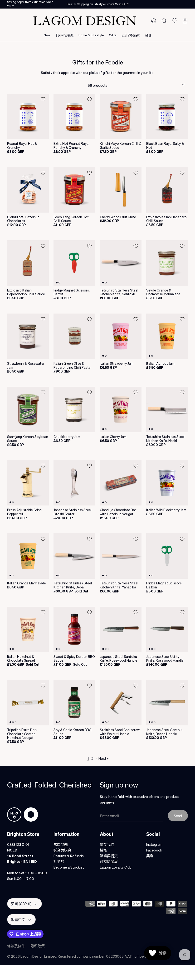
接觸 (103, 850)
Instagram (154, 844)
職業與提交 (109, 855)
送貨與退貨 (62, 850)
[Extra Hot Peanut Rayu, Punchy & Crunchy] (74, 116)
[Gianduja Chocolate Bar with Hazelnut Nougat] (120, 482)
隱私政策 (37, 945)
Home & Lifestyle (91, 35)
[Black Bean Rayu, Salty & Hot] (167, 116)
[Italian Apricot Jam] (167, 336)
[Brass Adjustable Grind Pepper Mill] (28, 482)
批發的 (59, 861)
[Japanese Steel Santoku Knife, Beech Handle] (167, 702)
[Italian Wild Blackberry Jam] (167, 482)
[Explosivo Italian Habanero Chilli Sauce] (167, 190)
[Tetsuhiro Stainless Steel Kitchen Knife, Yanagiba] (120, 556)
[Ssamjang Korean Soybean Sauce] (28, 409)
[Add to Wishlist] (43, 99)
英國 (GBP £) (21, 903)
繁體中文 (18, 919)
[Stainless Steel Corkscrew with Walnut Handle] (120, 702)
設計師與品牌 (131, 35)
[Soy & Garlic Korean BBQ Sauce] (74, 702)
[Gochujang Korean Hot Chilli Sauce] (74, 190)
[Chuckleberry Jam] (74, 409)
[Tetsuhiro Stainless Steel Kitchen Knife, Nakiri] (167, 409)
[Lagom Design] (84, 20)
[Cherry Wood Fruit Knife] (120, 190)
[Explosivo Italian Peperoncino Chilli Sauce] (28, 263)
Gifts (113, 35)
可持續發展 (109, 861)
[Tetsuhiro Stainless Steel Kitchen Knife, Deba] (74, 556)
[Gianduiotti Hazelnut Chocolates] (28, 190)
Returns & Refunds (69, 855)
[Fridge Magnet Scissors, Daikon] (167, 556)
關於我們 (107, 844)
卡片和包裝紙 (64, 35)
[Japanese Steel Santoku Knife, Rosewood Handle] (120, 629)
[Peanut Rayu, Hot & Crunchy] (28, 116)
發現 (148, 35)
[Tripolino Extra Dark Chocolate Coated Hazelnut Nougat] (28, 702)
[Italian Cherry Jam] (120, 409)
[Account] (152, 20)
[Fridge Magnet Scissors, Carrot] (74, 263)
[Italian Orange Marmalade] (28, 556)
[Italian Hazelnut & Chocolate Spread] (28, 629)
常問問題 (61, 844)
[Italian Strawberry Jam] (120, 336)
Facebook (154, 850)
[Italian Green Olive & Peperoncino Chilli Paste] (74, 336)
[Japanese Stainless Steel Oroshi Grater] (74, 482)
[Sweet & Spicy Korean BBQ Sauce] (74, 629)
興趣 (149, 855)
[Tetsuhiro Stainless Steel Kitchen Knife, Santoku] (120, 263)
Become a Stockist (69, 867)
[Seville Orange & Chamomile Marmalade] (167, 263)
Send (178, 815)
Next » (103, 758)
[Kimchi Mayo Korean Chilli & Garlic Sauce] (120, 116)
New (47, 35)
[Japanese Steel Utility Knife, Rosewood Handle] (167, 629)
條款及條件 (16, 945)
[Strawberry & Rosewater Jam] (28, 336)
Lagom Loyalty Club (116, 867)
